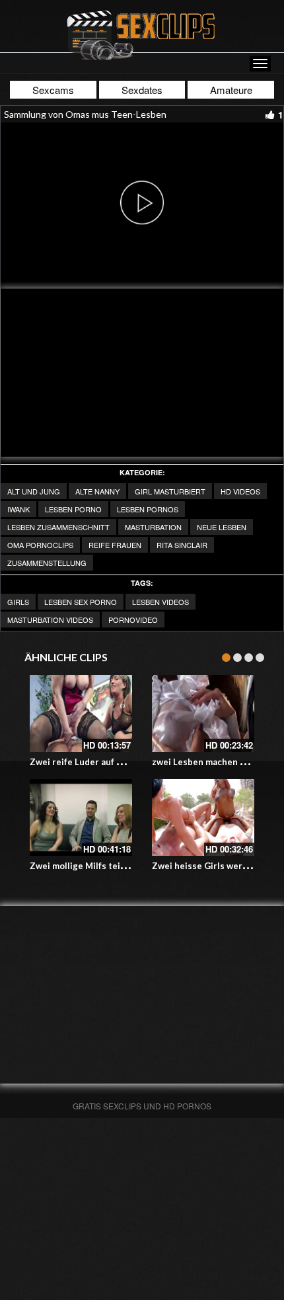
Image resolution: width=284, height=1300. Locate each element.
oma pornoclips (40, 544)
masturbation (153, 527)
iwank (18, 509)
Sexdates (142, 90)
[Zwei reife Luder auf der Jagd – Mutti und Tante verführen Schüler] (81, 713)
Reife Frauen (115, 544)
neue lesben (221, 527)
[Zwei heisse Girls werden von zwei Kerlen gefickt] (203, 817)
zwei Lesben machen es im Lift (215, 762)
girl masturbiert (170, 491)
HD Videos (240, 491)
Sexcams (53, 90)
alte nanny (97, 491)
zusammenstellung (47, 562)
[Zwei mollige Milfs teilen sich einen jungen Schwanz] (81, 817)
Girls (18, 601)
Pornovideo (133, 619)
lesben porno (73, 509)
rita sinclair (182, 544)
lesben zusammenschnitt (58, 527)
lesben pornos (147, 509)
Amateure (231, 90)
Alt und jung (33, 491)
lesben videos (160, 601)
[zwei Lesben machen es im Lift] (203, 713)
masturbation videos (50, 619)
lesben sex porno (80, 601)
